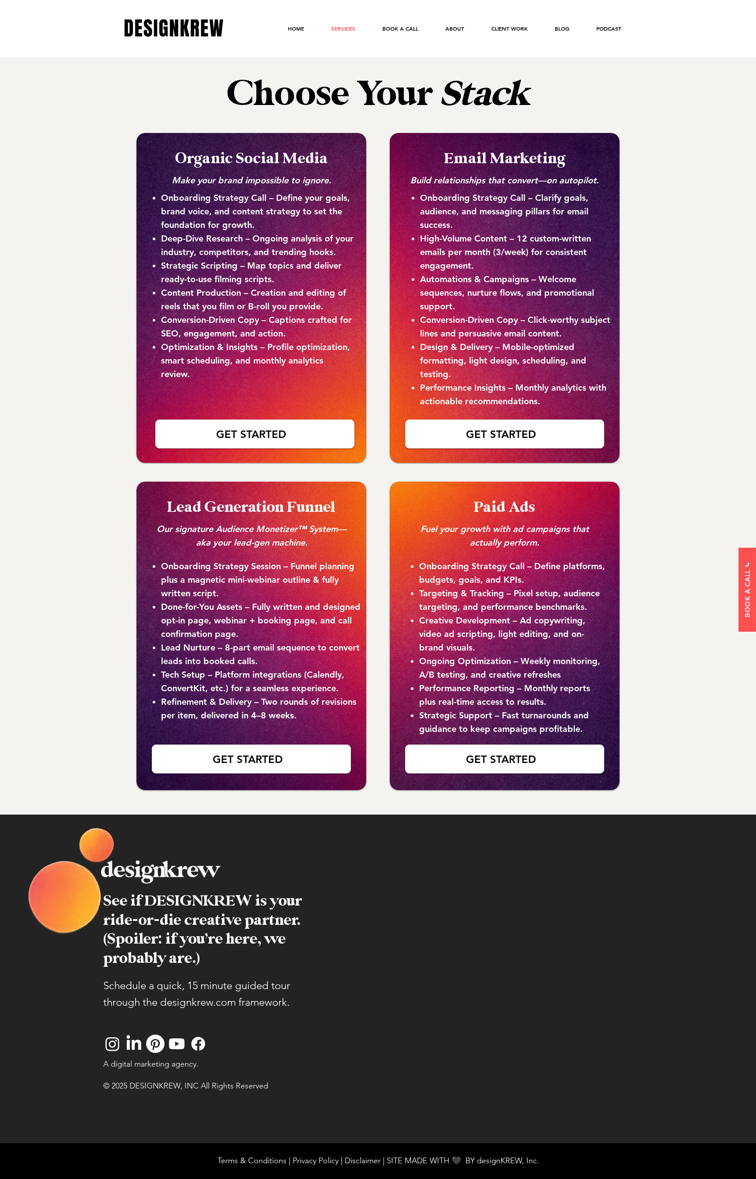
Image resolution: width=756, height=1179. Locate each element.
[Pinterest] (155, 1044)
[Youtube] (177, 1044)
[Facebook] (198, 1044)
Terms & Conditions (252, 1160)
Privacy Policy (316, 1160)
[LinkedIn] (134, 1044)
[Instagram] (112, 1044)
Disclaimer (364, 1160)
